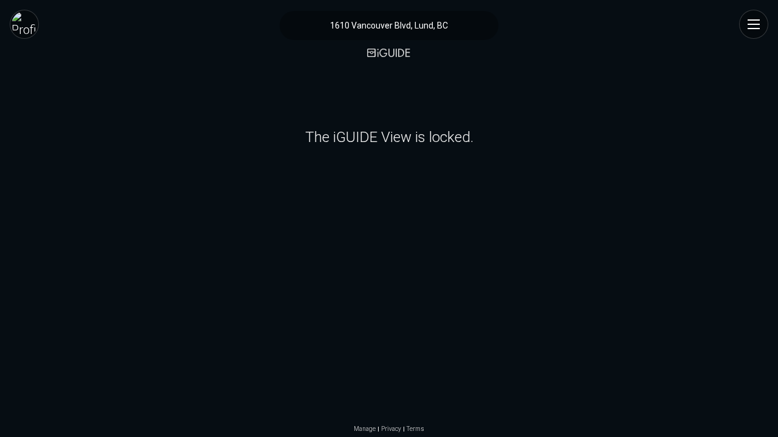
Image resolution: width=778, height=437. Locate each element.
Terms (415, 429)
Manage (365, 429)
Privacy (391, 429)
